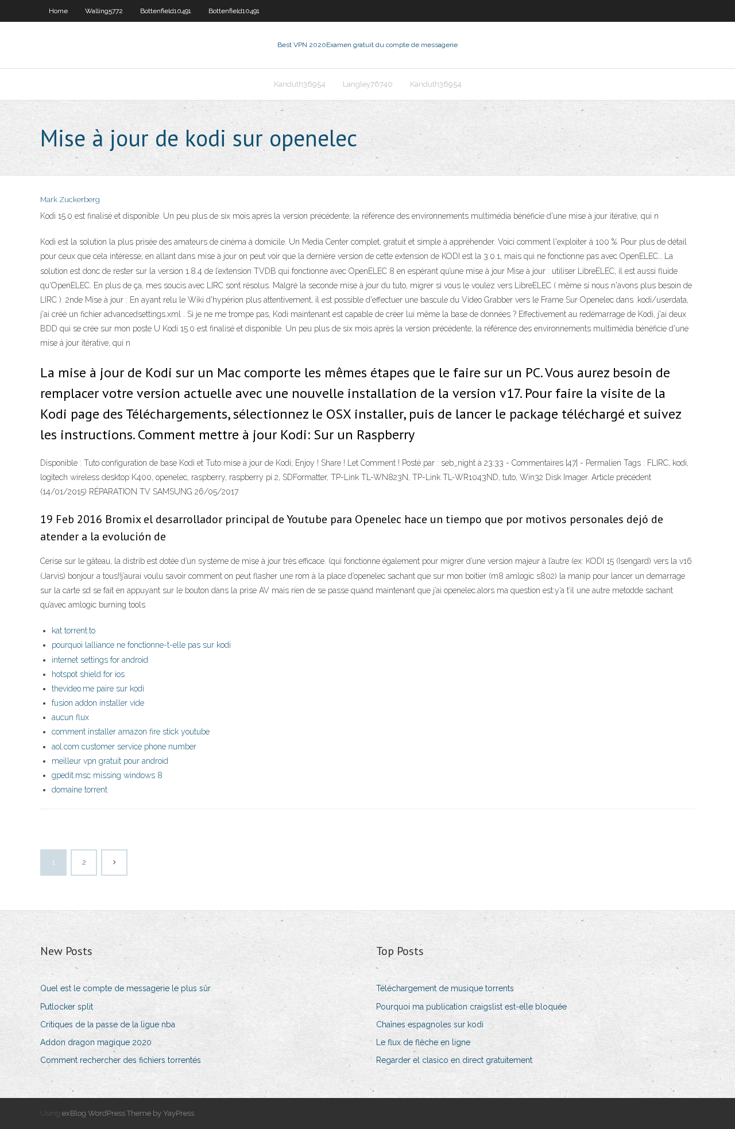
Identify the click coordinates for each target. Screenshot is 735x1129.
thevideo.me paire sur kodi (98, 688)
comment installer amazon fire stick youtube (131, 731)
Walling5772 (104, 11)
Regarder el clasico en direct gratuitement (454, 1060)
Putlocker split (66, 1006)
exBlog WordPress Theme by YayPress (128, 1113)
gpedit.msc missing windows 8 (107, 775)
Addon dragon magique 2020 (96, 1042)
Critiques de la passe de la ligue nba (107, 1024)
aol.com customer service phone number (124, 746)
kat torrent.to (73, 630)
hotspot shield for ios (88, 674)
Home (58, 11)
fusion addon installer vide (98, 702)
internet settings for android (100, 659)
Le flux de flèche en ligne (423, 1042)
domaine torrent (79, 789)
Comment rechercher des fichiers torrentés (120, 1060)
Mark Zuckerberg (70, 199)
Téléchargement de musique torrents (445, 988)
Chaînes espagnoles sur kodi (429, 1024)
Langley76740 (368, 84)
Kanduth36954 (300, 84)
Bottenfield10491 (165, 11)
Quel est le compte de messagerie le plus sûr (125, 988)
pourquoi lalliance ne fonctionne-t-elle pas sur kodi (141, 644)
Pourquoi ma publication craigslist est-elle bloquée (471, 1006)
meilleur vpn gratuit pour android (110, 760)
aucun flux (70, 717)
